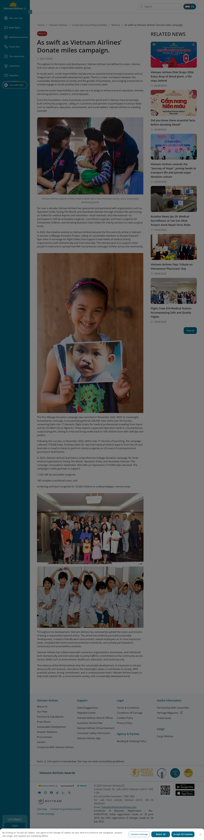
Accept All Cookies (183, 834)
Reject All (160, 834)
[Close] (200, 834)
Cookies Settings (139, 834)
